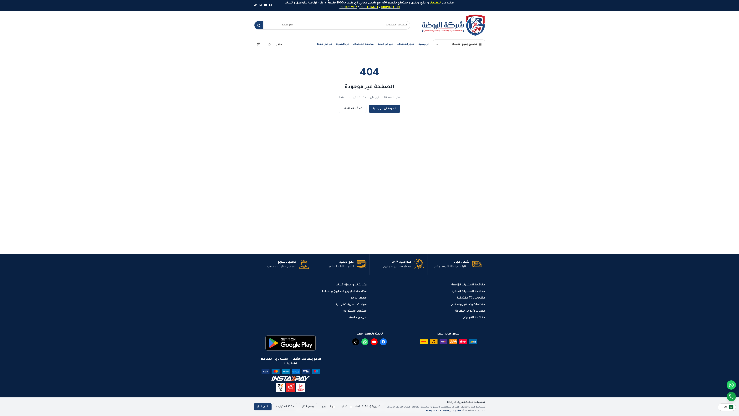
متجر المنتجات (406, 44)
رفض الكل (308, 406)
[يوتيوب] (265, 5)
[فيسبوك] (270, 5)
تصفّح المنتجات (352, 108)
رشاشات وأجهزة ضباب (351, 285)
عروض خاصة (385, 44)
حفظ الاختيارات (285, 406)
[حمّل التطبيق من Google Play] (290, 343)
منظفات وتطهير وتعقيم (468, 304)
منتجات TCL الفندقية (470, 298)
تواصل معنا (324, 44)
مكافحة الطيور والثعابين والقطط (344, 291)
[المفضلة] (269, 44)
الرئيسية (423, 44)
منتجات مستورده (355, 311)
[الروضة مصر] (453, 25)
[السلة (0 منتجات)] (258, 44)
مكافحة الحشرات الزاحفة (468, 285)
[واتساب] (260, 5)
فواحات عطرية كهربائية (351, 304)
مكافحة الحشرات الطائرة (468, 291)
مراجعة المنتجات (363, 44)
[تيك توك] (255, 5)
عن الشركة (342, 44)
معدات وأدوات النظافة (470, 311)
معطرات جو (359, 298)
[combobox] (353, 25)
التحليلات (343, 406)
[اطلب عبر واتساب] (731, 396)
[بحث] (258, 25)
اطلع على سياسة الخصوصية (443, 411)
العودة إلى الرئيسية (384, 108)
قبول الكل (262, 406)
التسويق (326, 406)
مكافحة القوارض (474, 317)
